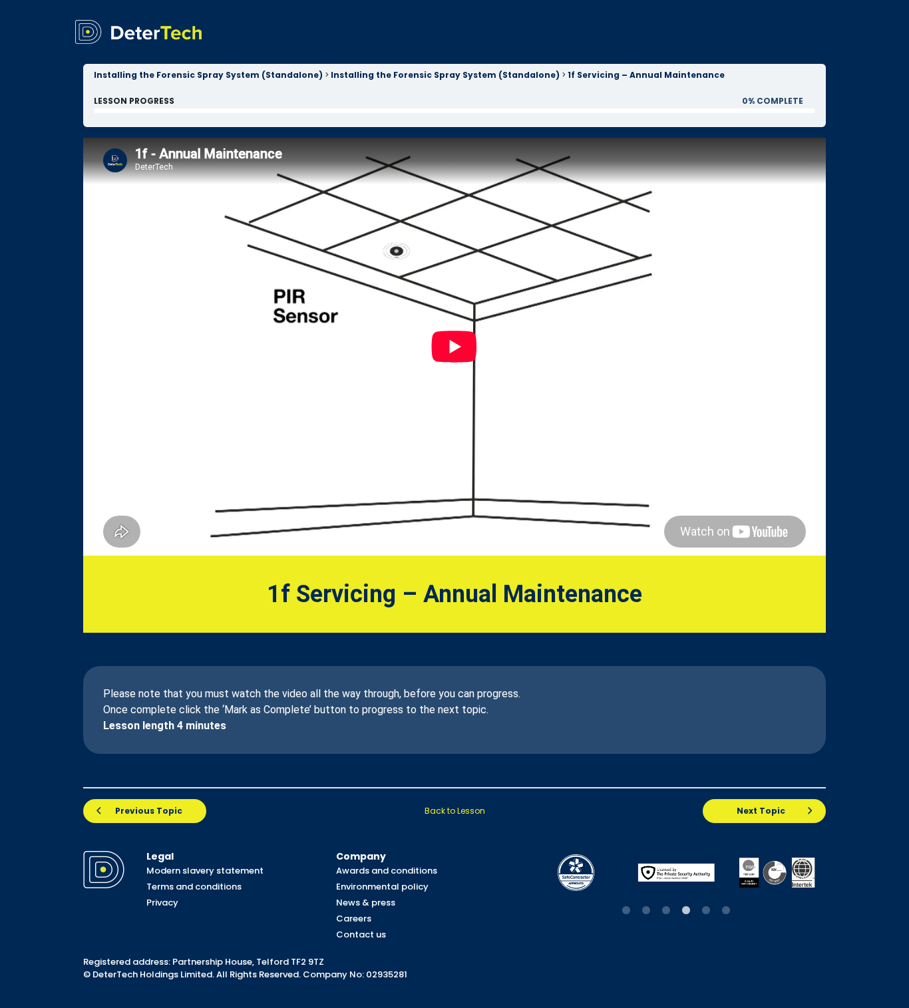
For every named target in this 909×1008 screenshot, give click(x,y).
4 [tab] (686, 911)
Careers (353, 918)
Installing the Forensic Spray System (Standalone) (208, 75)
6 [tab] (726, 911)
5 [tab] (706, 911)
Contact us (361, 934)
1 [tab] (626, 911)
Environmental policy (382, 886)
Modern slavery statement (205, 870)
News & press (365, 902)
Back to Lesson (455, 810)
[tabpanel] (576, 872)
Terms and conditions (194, 886)
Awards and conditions (386, 870)
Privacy (162, 902)
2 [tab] (646, 911)
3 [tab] (666, 911)
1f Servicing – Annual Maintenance (646, 75)
